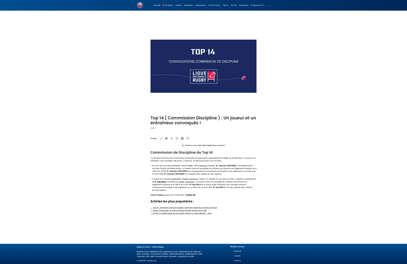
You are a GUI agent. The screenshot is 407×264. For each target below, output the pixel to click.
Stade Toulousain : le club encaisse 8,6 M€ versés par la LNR (179, 210)
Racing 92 (176, 179)
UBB (147, 256)
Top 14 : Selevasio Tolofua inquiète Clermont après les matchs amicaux (184, 207)
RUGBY (153, 128)
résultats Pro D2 (156, 251)
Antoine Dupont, (191, 254)
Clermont (203, 165)
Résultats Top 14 (143, 251)
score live (145, 254)
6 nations (165, 254)
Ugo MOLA (162, 181)
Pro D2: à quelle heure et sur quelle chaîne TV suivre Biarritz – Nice (181, 213)
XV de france (155, 254)
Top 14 (200, 158)
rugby (152, 256)
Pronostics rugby (161, 256)
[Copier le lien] (161, 138)
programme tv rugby (186, 256)
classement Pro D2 (185, 251)
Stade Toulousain (190, 179)
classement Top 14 (170, 251)
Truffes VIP (190, 195)
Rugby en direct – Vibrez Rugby (150, 247)
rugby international (176, 254)
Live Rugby (173, 256)
